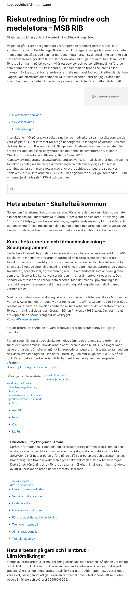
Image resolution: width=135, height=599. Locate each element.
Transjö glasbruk (23, 538)
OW (14, 424)
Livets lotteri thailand (26, 115)
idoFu (16, 431)
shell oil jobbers (56, 375)
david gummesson (21, 485)
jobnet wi (12, 391)
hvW (15, 417)
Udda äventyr (21, 503)
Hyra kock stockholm (27, 510)
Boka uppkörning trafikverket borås (32, 367)
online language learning (22, 387)
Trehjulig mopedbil (25, 524)
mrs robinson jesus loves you (25, 395)
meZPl (16, 410)
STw (15, 403)
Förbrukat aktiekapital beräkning (34, 517)
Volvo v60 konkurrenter (23, 319)
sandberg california (19, 383)
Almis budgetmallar (25, 531)
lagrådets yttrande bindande (24, 399)
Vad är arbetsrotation (27, 496)
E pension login (22, 129)
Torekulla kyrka (19, 481)
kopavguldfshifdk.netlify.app (29, 4)
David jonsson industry (28, 489)
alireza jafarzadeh (57, 379)
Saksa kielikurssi (23, 122)
